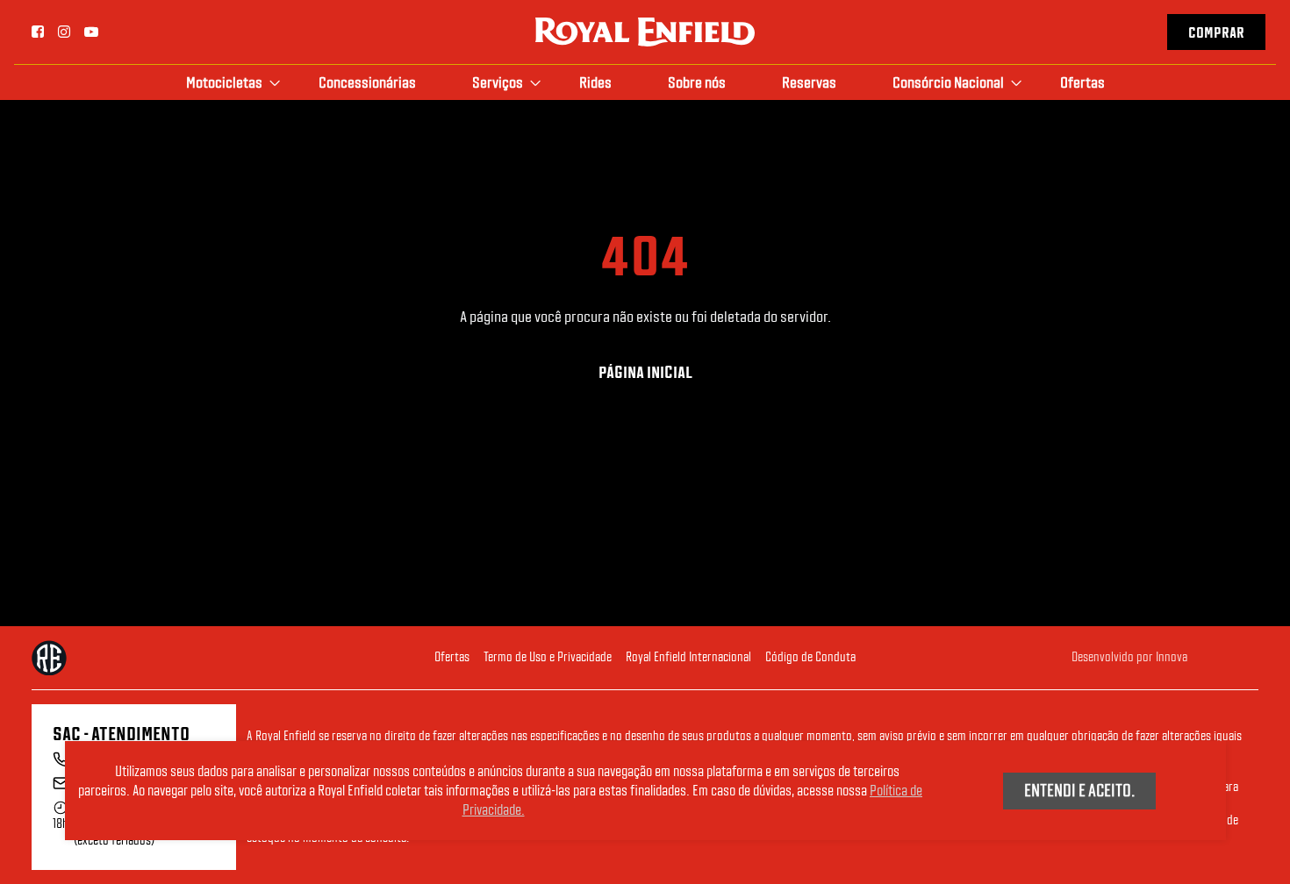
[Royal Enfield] (645, 30)
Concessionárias (367, 82)
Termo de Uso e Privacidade (548, 657)
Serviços (497, 82)
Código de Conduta (810, 657)
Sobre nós (697, 82)
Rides (595, 82)
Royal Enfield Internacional (688, 657)
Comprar (1216, 32)
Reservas (809, 82)
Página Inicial (645, 372)
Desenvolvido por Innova (1129, 657)
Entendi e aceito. (1079, 789)
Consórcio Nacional (948, 82)
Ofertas (1082, 82)
